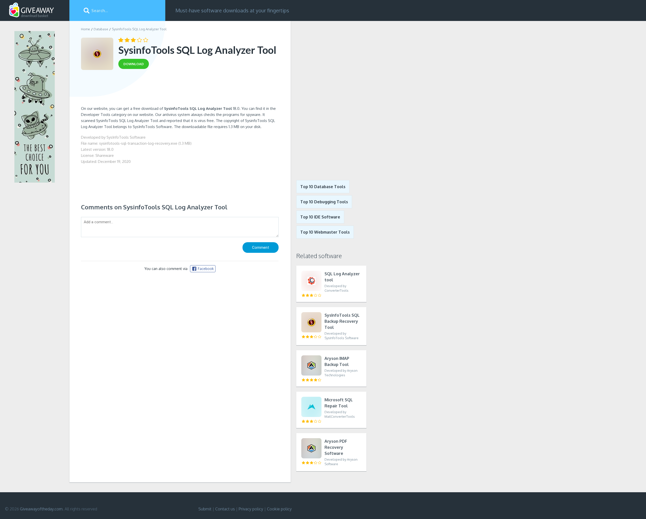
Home (85, 29)
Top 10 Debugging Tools (324, 201)
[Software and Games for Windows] (32, 10)
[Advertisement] (180, 89)
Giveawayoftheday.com (41, 508)
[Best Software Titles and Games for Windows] (328, 96)
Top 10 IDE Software (320, 216)
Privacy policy (251, 508)
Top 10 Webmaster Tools (325, 232)
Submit (204, 508)
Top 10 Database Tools (322, 186)
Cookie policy (279, 508)
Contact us (225, 508)
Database (101, 29)
